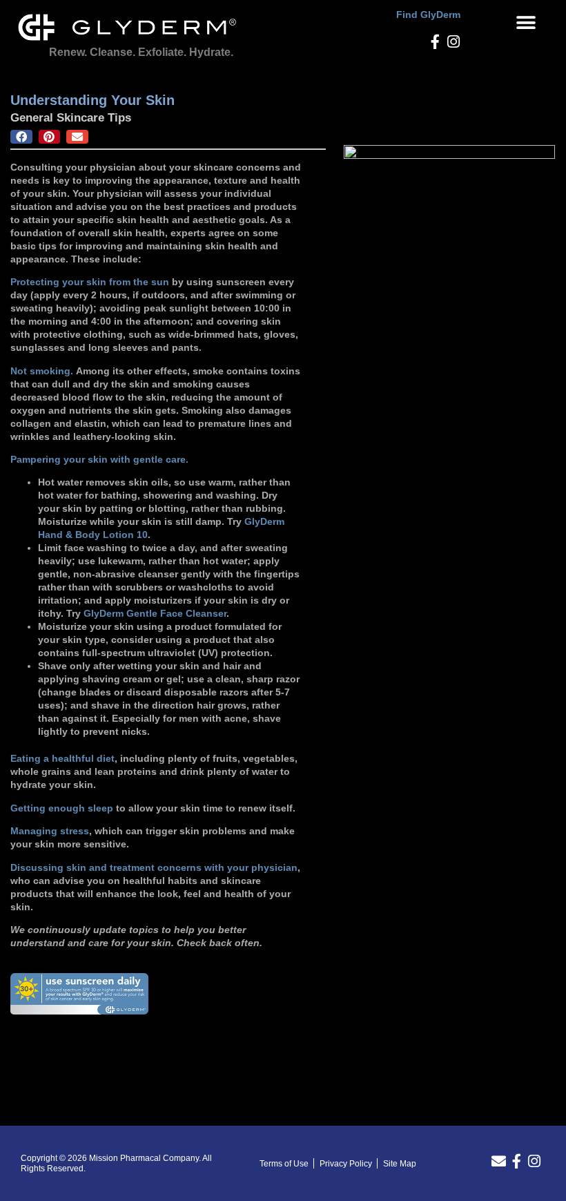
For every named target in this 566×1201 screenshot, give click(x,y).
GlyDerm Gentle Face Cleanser (155, 613)
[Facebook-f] (435, 42)
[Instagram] (453, 42)
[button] (525, 22)
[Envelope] (498, 1161)
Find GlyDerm (428, 14)
